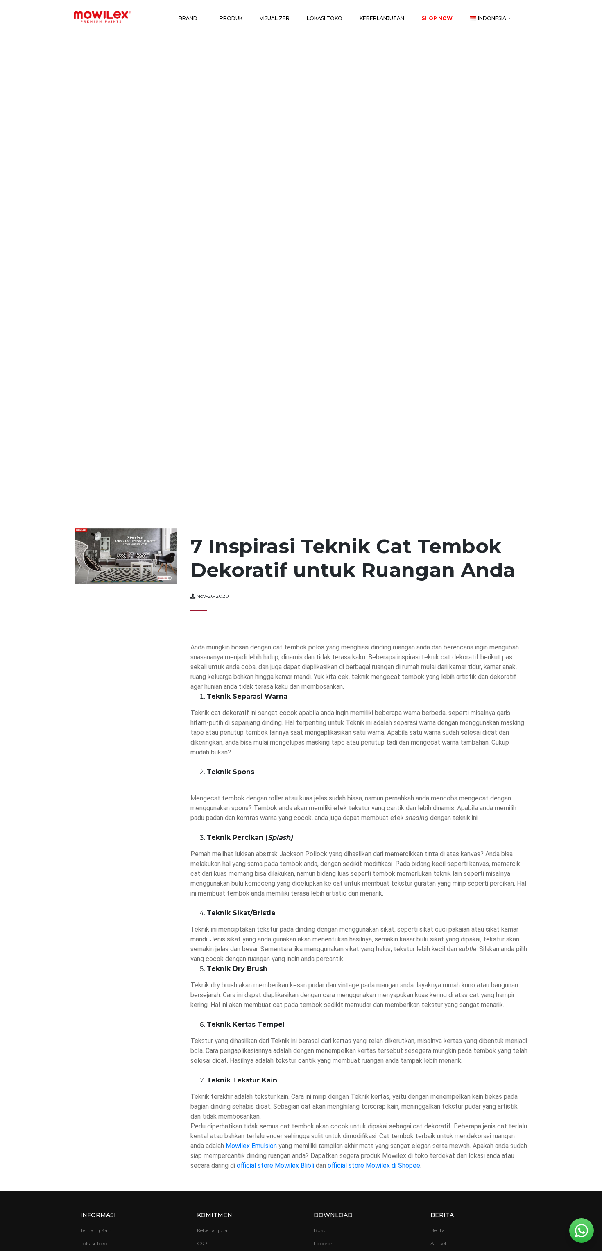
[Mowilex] (102, 17)
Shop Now (437, 18)
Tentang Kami (97, 1230)
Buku (320, 1230)
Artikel (438, 1243)
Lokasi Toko (324, 18)
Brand (189, 18)
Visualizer (275, 18)
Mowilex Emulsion (251, 1146)
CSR (202, 1243)
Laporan (324, 1243)
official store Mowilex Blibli (276, 1165)
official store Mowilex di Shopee (374, 1165)
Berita (437, 1230)
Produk (231, 18)
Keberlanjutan (382, 18)
